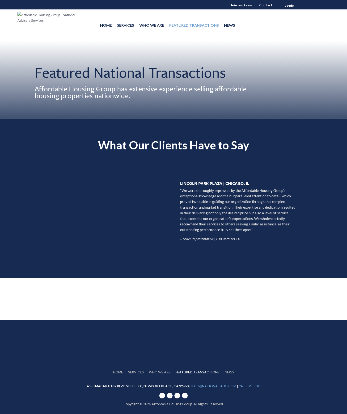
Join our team (242, 5)
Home (106, 25)
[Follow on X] (185, 395)
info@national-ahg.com (213, 386)
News (229, 25)
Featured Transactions (194, 25)
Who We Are (151, 25)
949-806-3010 (249, 386)
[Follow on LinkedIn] (268, 21)
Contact (265, 5)
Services (125, 25)
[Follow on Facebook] (277, 21)
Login (289, 5)
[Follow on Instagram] (287, 21)
